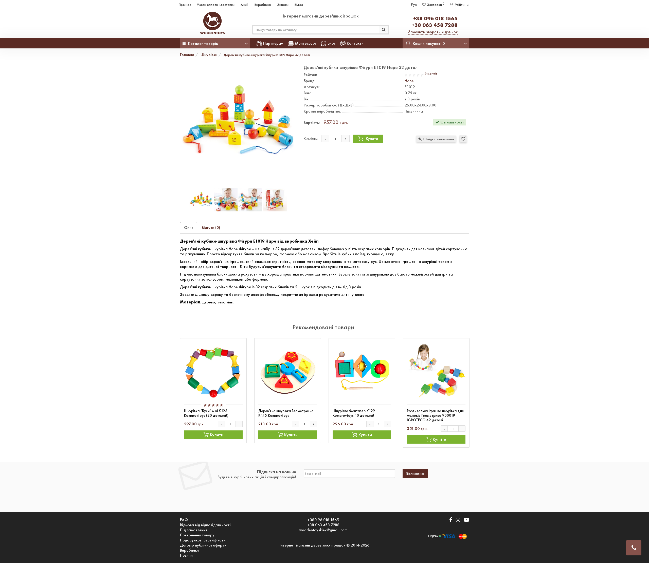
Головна (187, 54)
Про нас (185, 4)
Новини (186, 555)
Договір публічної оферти (203, 545)
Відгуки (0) (211, 227)
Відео (299, 4)
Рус (414, 4)
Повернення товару (197, 535)
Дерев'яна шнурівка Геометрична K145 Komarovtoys (285, 413)
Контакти (355, 43)
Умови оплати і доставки (216, 4)
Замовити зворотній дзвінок (433, 31)
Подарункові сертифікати (203, 540)
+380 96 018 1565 (323, 519)
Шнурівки (209, 54)
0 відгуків (431, 74)
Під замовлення (193, 530)
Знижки (283, 4)
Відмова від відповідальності (205, 525)
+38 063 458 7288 (435, 25)
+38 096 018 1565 (435, 18)
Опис (188, 227)
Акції (244, 4)
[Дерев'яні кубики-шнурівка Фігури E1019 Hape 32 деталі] (238, 123)
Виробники (263, 4)
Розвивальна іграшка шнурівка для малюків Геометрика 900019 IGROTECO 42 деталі (435, 415)
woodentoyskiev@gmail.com (323, 530)
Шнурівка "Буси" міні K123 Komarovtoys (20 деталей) (206, 413)
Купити (372, 138)
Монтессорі (305, 43)
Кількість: (311, 138)
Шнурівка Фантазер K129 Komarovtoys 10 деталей (354, 413)
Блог (331, 43)
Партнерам (273, 43)
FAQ (184, 519)
